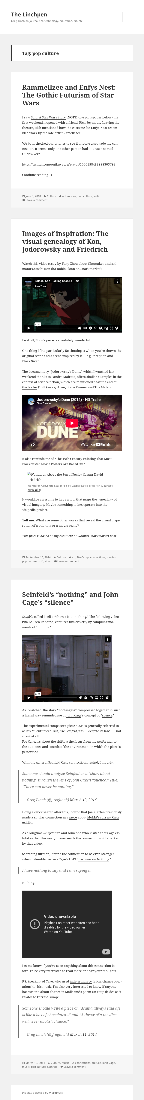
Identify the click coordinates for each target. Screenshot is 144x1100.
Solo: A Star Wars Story (48, 117)
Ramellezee (72, 133)
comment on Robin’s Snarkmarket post (87, 536)
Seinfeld (52, 1066)
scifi (96, 196)
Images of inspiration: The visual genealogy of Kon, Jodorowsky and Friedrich (65, 241)
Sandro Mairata (63, 377)
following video (107, 616)
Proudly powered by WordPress (42, 1092)
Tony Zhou (70, 263)
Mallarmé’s (73, 992)
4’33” (80, 726)
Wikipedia (34, 489)
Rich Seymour (89, 122)
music (26, 1066)
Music (65, 1063)
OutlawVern (31, 154)
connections (97, 557)
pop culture (85, 196)
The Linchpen (29, 14)
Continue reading (37, 175)
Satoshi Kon (41, 269)
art (64, 196)
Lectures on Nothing (93, 859)
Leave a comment (36, 200)
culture (96, 1063)
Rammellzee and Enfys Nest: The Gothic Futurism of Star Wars (69, 95)
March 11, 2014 (83, 1034)
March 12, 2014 (83, 799)
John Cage (73, 715)
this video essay (44, 263)
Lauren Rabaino (41, 622)
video (48, 561)
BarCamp (83, 557)
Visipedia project (34, 510)
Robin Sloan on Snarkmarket (78, 269)
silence (107, 715)
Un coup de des (103, 992)
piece (73, 817)
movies (71, 196)
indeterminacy (81, 981)
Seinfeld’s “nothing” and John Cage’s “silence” (70, 598)
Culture (51, 196)
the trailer (29, 387)
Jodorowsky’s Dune (65, 371)
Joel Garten (96, 812)
